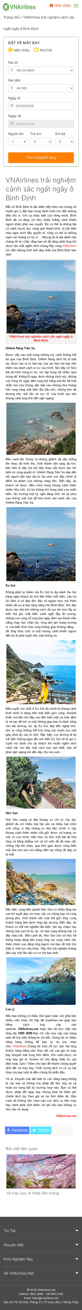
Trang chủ (11, 17)
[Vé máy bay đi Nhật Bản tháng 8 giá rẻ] (41, 1171)
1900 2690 (62, 5)
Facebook (19, 1130)
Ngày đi (14, 98)
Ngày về (14, 116)
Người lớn (16, 134)
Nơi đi (13, 62)
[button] (41, 1231)
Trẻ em (35, 134)
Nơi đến (14, 80)
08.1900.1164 (54, 1294)
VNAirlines (69, 246)
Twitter (43, 1130)
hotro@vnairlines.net (45, 1298)
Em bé (60, 134)
